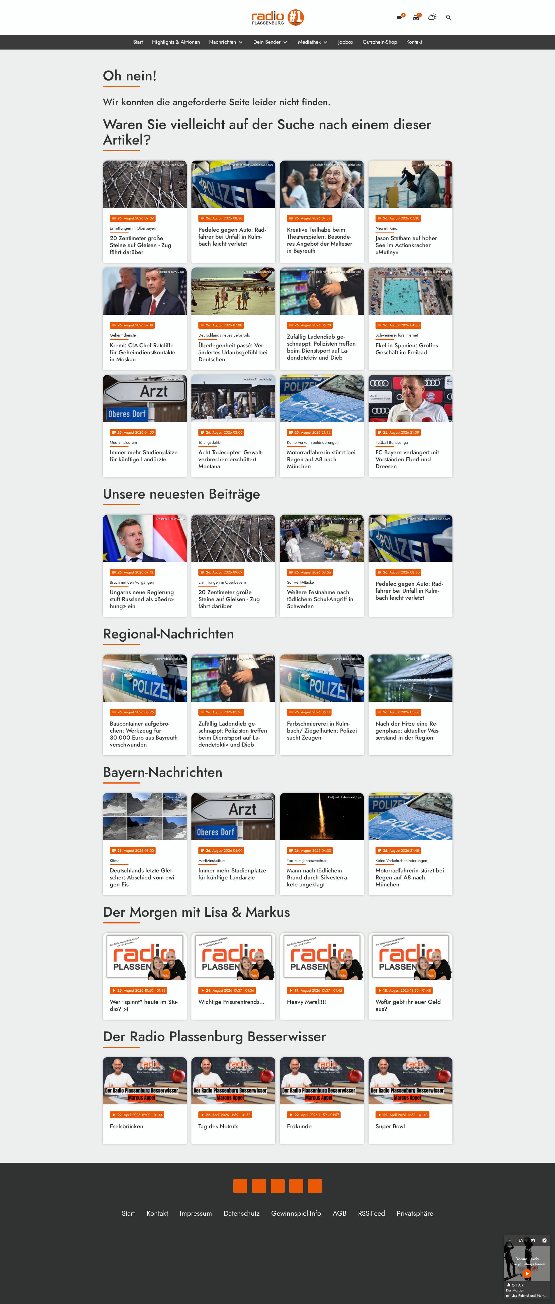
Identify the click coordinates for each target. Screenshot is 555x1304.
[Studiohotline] (155, 17)
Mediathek (309, 42)
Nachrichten (222, 42)
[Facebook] (120, 17)
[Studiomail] (143, 17)
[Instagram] (132, 17)
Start (138, 42)
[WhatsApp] (108, 17)
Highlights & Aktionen (176, 42)
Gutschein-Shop (380, 42)
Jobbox (345, 42)
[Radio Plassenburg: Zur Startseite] (278, 17)
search (448, 17)
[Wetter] (432, 17)
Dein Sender (267, 42)
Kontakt (414, 42)
